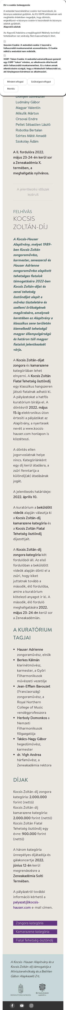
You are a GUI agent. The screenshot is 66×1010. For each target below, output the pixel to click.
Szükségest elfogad (41, 81)
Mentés (11, 88)
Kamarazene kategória (32, 931)
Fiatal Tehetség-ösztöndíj (34, 940)
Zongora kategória (29, 923)
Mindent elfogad (15, 81)
